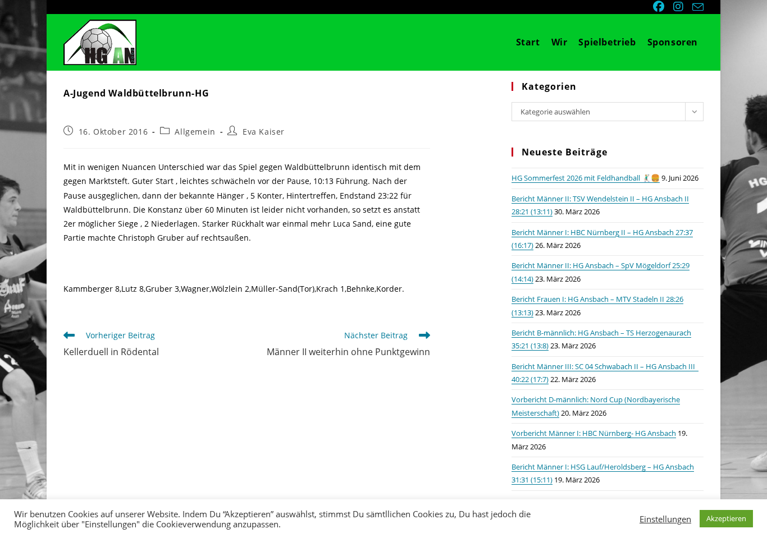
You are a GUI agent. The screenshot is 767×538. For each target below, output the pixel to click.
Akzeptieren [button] (726, 518)
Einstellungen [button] (665, 519)
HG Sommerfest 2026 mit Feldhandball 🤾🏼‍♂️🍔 (586, 178)
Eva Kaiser (264, 131)
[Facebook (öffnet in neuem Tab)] (660, 6)
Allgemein (195, 131)
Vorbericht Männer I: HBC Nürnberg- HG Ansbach (594, 433)
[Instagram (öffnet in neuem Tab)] (679, 6)
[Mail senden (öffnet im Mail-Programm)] (696, 7)
